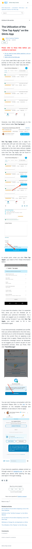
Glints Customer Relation (12, 38)
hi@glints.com (17, 471)
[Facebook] (2, 480)
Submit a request (22, 496)
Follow (4, 42)
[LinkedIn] (6, 480)
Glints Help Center (6, 7)
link (24, 404)
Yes (12, 489)
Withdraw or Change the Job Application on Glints (15, 522)
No (19, 489)
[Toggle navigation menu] (27, 2)
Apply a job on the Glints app (12, 57)
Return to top (5, 501)
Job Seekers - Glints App (18, 7)
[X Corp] (4, 480)
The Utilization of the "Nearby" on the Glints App (14, 525)
